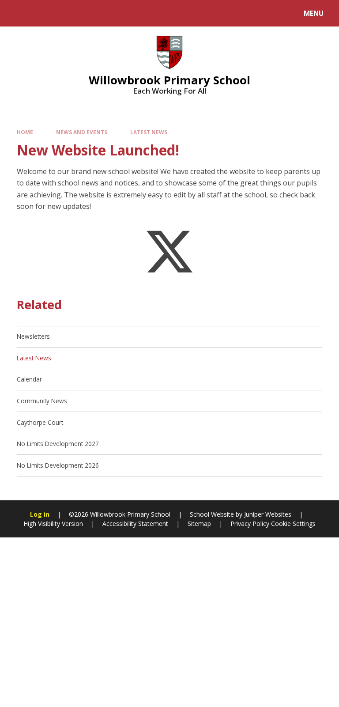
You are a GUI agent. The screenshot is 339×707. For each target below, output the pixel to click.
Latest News (148, 132)
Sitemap (199, 523)
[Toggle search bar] (17, 13)
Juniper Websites (267, 514)
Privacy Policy (249, 523)
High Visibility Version (53, 523)
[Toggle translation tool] (40, 13)
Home (25, 132)
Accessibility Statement (135, 523)
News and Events (81, 132)
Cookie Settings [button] (293, 523)
